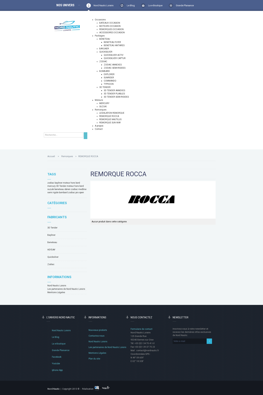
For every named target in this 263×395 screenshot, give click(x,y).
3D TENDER (105, 87)
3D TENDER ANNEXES (114, 90)
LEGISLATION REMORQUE (111, 113)
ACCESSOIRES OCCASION (112, 32)
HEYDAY (51, 249)
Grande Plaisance (185, 5)
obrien (67, 189)
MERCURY (104, 103)
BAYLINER (104, 48)
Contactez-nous (96, 336)
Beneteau (52, 242)
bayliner (58, 183)
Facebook (56, 357)
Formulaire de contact (141, 329)
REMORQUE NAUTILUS (110, 119)
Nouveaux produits (98, 330)
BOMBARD (104, 71)
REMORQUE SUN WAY (110, 122)
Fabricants (57, 217)
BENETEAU (104, 39)
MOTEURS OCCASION (110, 26)
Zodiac (50, 264)
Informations (59, 277)
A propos (99, 126)
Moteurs (99, 100)
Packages (100, 35)
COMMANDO (110, 81)
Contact (99, 129)
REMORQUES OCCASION (111, 29)
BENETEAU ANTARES (114, 45)
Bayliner (51, 235)
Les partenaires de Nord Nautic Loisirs (66, 289)
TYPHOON (109, 84)
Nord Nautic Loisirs (103, 5)
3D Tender (61, 186)
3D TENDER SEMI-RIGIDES (116, 97)
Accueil (51, 156)
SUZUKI (103, 106)
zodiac (50, 183)
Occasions (100, 19)
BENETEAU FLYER (112, 42)
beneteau (59, 189)
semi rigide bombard (57, 192)
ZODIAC (103, 61)
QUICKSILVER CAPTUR (115, 58)
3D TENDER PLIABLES (114, 93)
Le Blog (131, 5)
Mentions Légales (56, 292)
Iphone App (57, 370)
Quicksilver (53, 257)
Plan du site (94, 358)
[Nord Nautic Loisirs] (67, 26)
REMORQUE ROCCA (109, 116)
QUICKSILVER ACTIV (113, 55)
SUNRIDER (109, 77)
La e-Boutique (155, 5)
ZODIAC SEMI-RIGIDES (114, 68)
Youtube (56, 363)
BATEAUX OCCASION (109, 23)
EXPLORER (109, 74)
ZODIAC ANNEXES (113, 64)
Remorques (100, 109)
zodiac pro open (76, 192)
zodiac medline (78, 189)
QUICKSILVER (105, 52)
